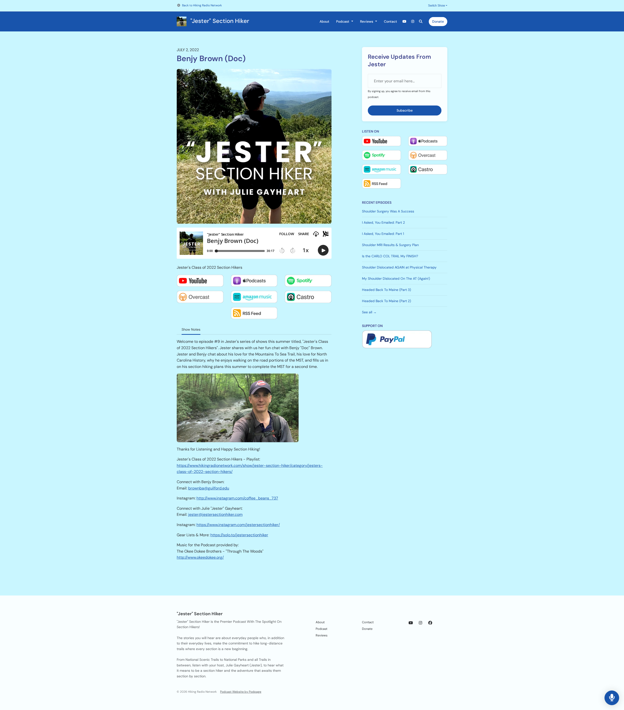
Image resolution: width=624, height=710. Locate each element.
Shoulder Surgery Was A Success (388, 211)
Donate (438, 21)
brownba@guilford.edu (208, 488)
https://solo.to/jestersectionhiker (239, 534)
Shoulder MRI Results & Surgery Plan (390, 245)
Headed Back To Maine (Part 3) (386, 290)
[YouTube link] (404, 21)
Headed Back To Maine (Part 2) (386, 301)
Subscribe (405, 110)
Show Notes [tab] (191, 329)
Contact (390, 21)
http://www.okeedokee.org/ (200, 557)
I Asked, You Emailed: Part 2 (383, 222)
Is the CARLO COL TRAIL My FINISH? (390, 256)
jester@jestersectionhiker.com (215, 514)
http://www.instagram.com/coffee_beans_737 (237, 498)
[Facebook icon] (430, 623)
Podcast (343, 21)
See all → (369, 312)
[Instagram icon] (420, 623)
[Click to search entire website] (421, 21)
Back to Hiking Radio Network (202, 5)
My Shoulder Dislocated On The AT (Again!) (396, 278)
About (324, 21)
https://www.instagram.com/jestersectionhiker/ (238, 524)
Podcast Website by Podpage (240, 692)
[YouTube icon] (410, 623)
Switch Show (436, 5)
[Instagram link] (413, 21)
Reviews (367, 21)
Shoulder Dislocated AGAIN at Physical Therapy (399, 267)
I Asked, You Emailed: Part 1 (383, 233)
